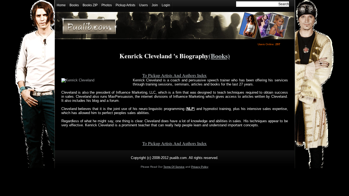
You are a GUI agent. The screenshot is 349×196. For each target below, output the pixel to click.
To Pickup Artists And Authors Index (174, 75)
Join (155, 5)
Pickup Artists (125, 5)
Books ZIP (90, 5)
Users (143, 5)
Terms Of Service (174, 166)
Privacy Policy (199, 166)
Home (61, 5)
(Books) (219, 55)
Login (166, 5)
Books (74, 5)
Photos (106, 5)
